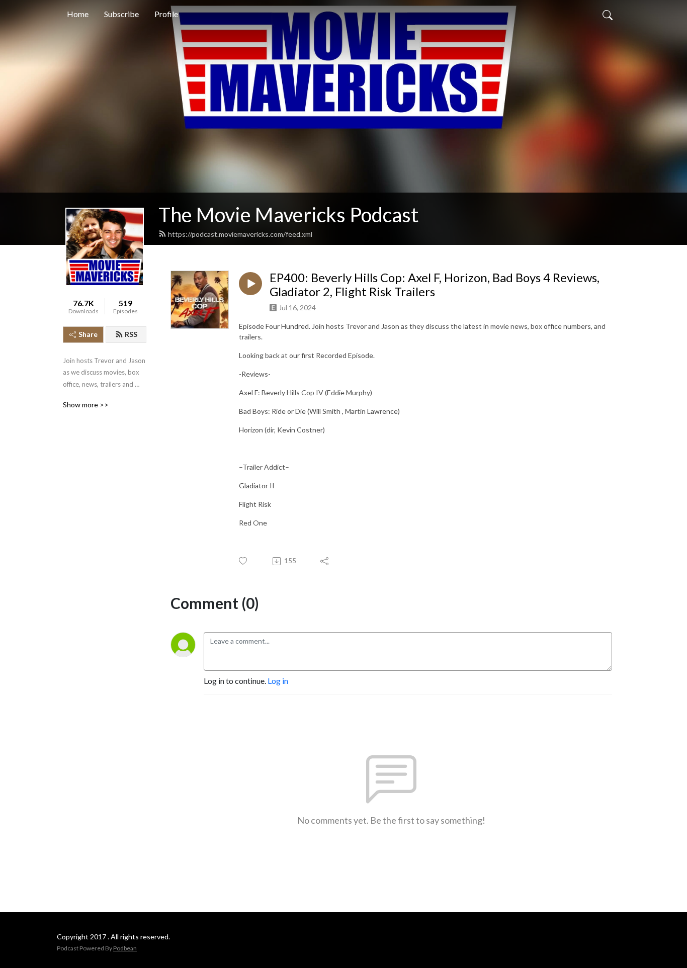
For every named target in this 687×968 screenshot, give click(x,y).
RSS (131, 334)
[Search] (607, 14)
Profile (166, 14)
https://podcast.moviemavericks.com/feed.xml (240, 234)
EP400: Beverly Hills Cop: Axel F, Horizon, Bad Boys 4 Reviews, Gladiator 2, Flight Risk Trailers (434, 285)
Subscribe (121, 14)
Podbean (125, 948)
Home (78, 14)
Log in (278, 680)
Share (88, 334)
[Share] (325, 561)
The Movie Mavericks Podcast (288, 215)
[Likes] (243, 561)
